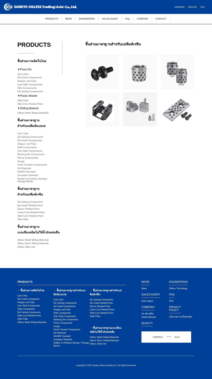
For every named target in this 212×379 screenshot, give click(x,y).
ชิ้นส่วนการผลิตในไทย (31, 61)
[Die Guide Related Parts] (140, 87)
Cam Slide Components (29, 84)
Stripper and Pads (26, 81)
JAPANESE (179, 7)
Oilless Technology (178, 288)
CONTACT (161, 18)
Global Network (148, 317)
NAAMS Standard (26, 171)
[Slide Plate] (178, 124)
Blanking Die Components (31, 154)
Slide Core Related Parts (30, 104)
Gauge (21, 161)
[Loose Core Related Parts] (102, 124)
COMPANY (142, 18)
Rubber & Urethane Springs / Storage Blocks (32, 180)
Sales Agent (147, 301)
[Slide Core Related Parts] (140, 124)
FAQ (127, 18)
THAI (202, 7)
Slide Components (27, 88)
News (144, 288)
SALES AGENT (110, 18)
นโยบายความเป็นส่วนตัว (180, 316)
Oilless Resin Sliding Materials (33, 243)
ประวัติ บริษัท (147, 313)
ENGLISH (192, 7)
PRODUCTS (51, 18)
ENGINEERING (87, 18)
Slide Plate (22, 100)
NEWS (68, 18)
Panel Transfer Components (32, 164)
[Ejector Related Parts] (178, 87)
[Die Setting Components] (102, 87)
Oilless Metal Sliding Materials (33, 112)
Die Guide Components (29, 77)
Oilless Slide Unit (26, 246)
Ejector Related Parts (28, 208)
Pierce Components (27, 157)
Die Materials (24, 168)
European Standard (27, 175)
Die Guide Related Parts (30, 205)
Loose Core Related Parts (31, 212)
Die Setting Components (30, 91)
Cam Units (22, 74)
